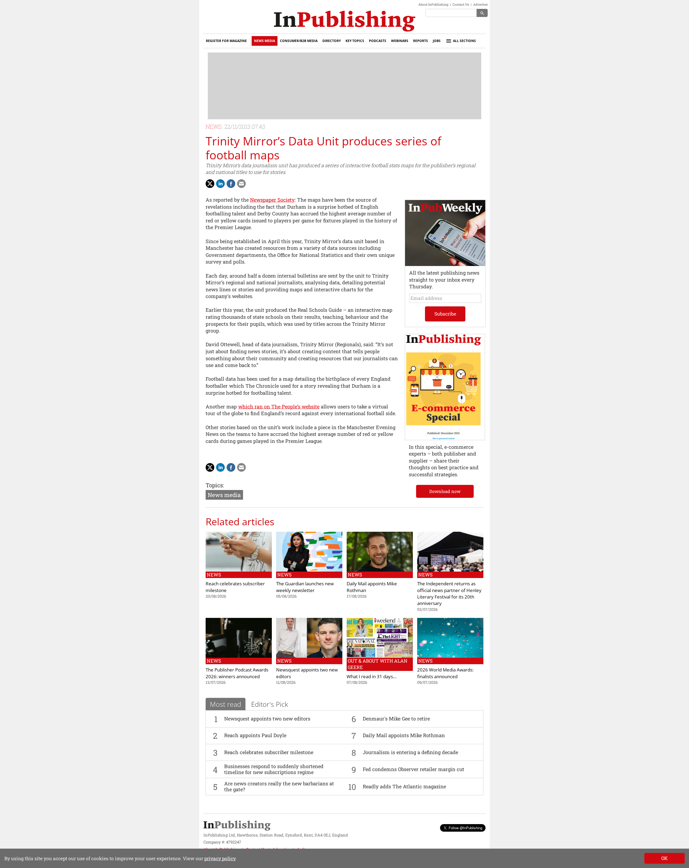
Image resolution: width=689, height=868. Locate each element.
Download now (444, 491)
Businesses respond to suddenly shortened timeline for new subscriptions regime (274, 769)
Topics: (215, 485)
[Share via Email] (241, 183)
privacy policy (219, 858)
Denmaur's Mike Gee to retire (396, 718)
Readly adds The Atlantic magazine (404, 786)
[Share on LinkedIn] (220, 183)
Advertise (480, 4)
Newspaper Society (272, 200)
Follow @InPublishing (465, 827)
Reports (420, 40)
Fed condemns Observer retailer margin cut (413, 769)
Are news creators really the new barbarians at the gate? (279, 786)
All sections (464, 40)
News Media (264, 40)
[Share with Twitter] (210, 183)
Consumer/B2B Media (299, 40)
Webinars (399, 40)
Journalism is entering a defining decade (410, 752)
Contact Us (460, 4)
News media (224, 495)
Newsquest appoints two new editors (267, 718)
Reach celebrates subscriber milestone (268, 752)
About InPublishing (433, 4)
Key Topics (355, 40)
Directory (331, 40)
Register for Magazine (226, 40)
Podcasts (377, 40)
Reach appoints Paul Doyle (255, 735)
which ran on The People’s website (278, 406)
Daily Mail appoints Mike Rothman (404, 735)
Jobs (437, 40)
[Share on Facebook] (231, 183)
